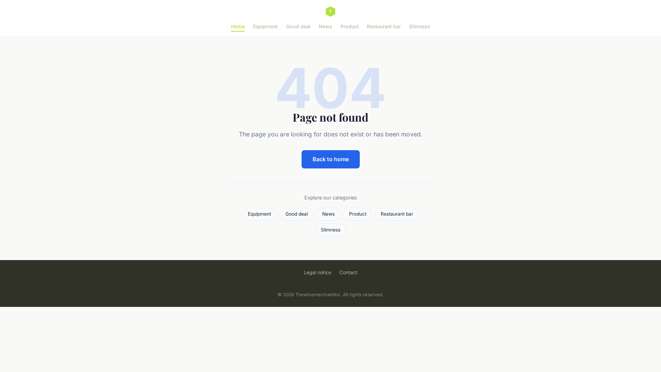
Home (238, 26)
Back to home (331, 159)
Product (349, 26)
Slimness (419, 26)
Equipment (265, 26)
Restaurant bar (384, 26)
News (325, 26)
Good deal (298, 26)
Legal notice (317, 272)
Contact (348, 272)
